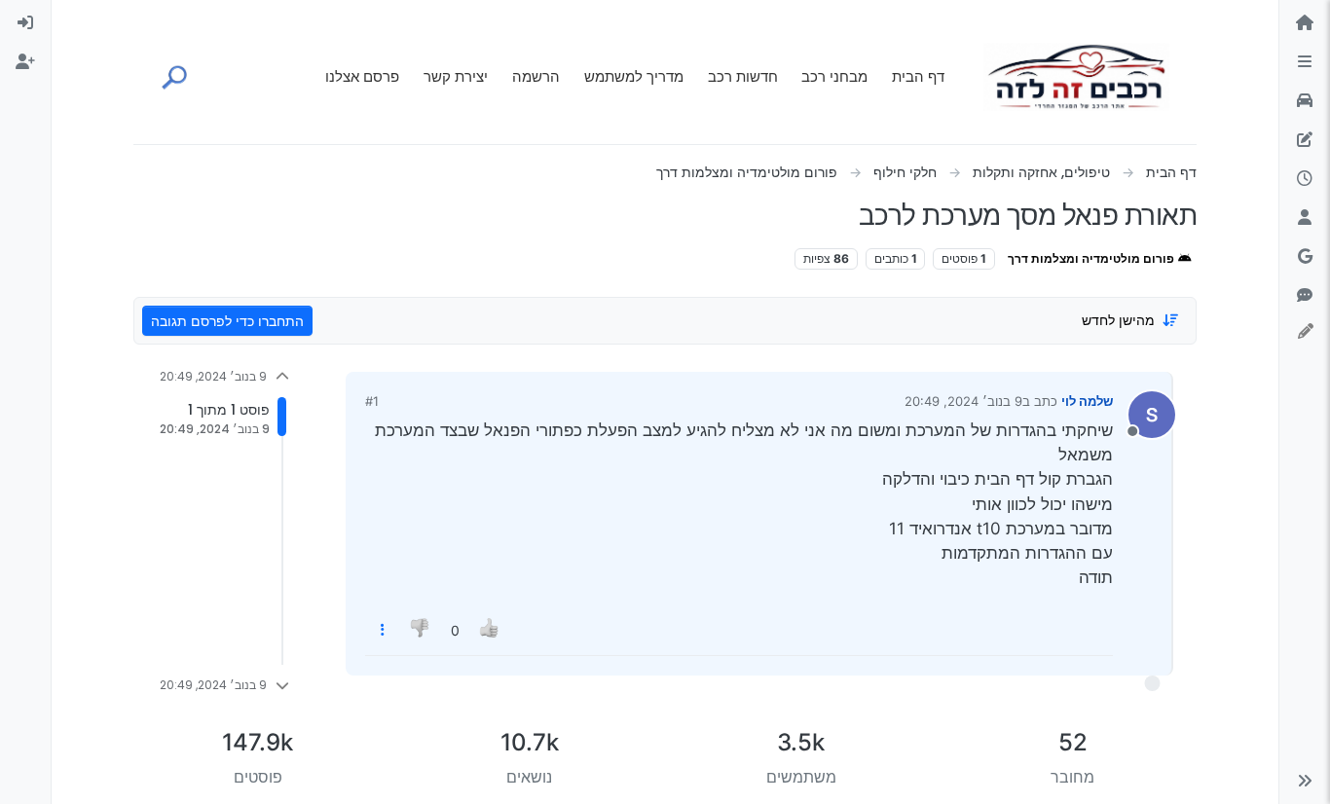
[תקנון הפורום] (1304, 62)
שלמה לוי (1087, 401)
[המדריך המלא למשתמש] (1304, 140)
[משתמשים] (1304, 218)
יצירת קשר (456, 76)
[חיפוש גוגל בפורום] (1304, 257)
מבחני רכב (834, 76)
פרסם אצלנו (362, 76)
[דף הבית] (1304, 23)
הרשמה (536, 76)
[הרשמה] (25, 62)
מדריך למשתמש (633, 76)
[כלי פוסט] (382, 630)
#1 (372, 401)
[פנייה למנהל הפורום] (1304, 295)
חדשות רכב (743, 76)
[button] (1304, 780)
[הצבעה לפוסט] (489, 630)
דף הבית (918, 76)
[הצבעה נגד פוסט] (421, 630)
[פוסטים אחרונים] (1304, 179)
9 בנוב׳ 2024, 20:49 (963, 401)
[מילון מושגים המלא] (1304, 101)
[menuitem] (25, 23)
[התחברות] (25, 23)
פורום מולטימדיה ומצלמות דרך (1092, 258)
